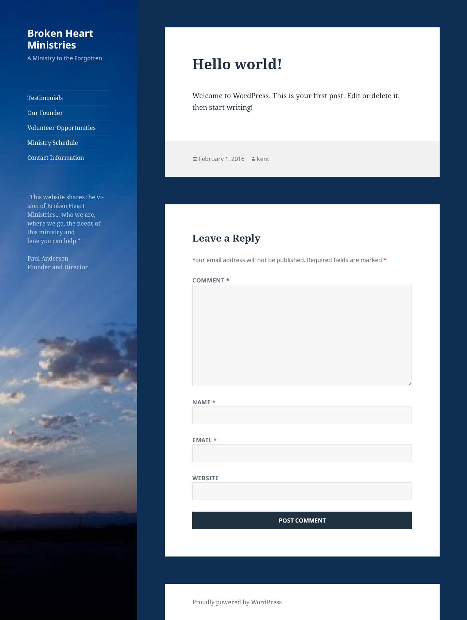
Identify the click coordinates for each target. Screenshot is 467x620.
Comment (211, 280)
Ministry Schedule (52, 143)
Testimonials (45, 98)
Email (204, 440)
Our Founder (45, 113)
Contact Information (55, 158)
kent (263, 159)
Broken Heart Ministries (60, 38)
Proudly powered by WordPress (237, 602)
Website (205, 478)
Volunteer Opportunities (61, 128)
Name (204, 402)
